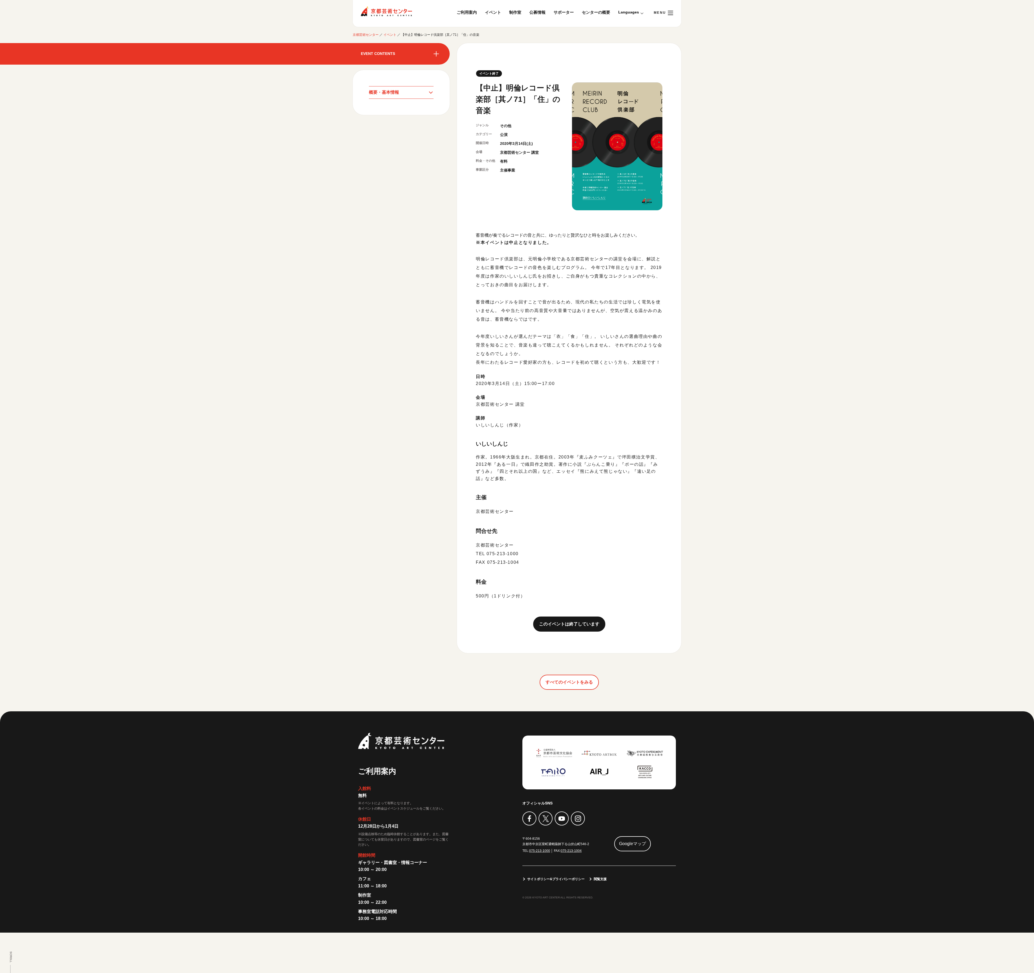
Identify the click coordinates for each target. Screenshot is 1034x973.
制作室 (515, 12)
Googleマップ (632, 843)
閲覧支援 (600, 879)
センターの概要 (596, 12)
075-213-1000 (539, 851)
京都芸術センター (386, 11)
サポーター (564, 12)
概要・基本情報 (384, 92)
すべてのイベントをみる (569, 682)
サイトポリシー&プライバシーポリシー (556, 879)
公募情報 (537, 12)
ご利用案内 (467, 12)
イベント (493, 12)
